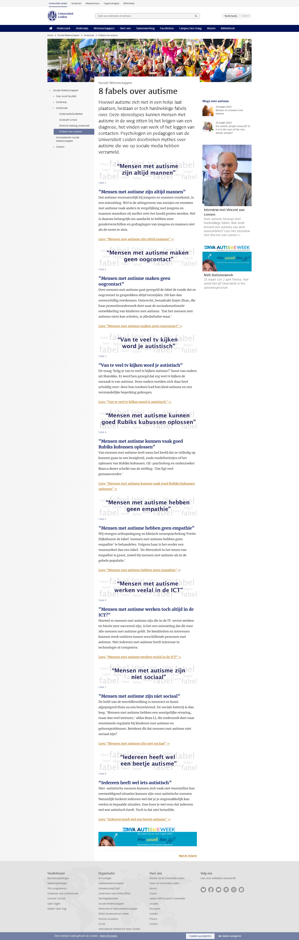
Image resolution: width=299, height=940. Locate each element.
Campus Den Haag (190, 28)
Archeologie (104, 878)
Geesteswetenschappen (111, 883)
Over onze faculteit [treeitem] (66, 96)
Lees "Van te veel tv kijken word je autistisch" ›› (135, 402)
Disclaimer (155, 908)
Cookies (154, 913)
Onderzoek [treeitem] (62, 108)
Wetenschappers (104, 28)
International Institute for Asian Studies (119, 929)
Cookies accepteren (200, 936)
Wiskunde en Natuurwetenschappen (117, 908)
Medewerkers (93, 3)
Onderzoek (63, 28)
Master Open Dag (56, 908)
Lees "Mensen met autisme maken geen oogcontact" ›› (140, 326)
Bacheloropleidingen (58, 878)
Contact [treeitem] (60, 147)
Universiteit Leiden (58, 3)
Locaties (154, 903)
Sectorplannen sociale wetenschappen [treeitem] (67, 139)
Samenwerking (145, 28)
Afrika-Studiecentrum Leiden (113, 913)
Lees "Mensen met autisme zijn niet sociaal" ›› (134, 743)
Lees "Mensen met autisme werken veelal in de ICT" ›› (139, 657)
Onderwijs (82, 28)
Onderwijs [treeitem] (61, 102)
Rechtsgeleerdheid (108, 898)
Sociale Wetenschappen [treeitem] (65, 90)
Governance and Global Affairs (114, 893)
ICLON (101, 924)
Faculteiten (167, 28)
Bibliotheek (129, 3)
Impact (153, 893)
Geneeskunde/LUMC (109, 888)
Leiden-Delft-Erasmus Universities (167, 898)
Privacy (153, 919)
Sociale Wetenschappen (68, 35)
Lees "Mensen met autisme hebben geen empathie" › (138, 570)
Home (50, 35)
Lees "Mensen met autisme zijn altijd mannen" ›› (136, 239)
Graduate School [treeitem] (68, 120)
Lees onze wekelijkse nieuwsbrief (218, 878)
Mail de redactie (188, 855)
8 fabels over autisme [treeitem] (70, 131)
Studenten (76, 3)
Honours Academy (108, 919)
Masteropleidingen (57, 883)
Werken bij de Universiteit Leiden (167, 878)
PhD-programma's (57, 888)
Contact (154, 924)
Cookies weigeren (231, 936)
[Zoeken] (196, 16)
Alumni (211, 28)
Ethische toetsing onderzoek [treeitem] (74, 125)
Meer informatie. (109, 936)
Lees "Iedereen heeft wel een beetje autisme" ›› (134, 819)
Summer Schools (56, 898)
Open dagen (53, 903)
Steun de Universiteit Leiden (164, 883)
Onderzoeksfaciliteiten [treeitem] (71, 114)
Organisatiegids (111, 3)
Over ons (125, 28)
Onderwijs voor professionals (62, 893)
